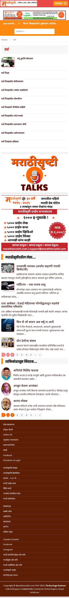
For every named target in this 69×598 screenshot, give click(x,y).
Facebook (7, 544)
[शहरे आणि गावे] (34, 7)
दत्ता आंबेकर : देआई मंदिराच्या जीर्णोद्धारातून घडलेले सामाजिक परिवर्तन (30, 304)
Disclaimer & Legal (11, 460)
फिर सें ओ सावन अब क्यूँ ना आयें (35, 322)
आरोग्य (5, 526)
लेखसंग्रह (7, 506)
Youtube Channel (11, 539)
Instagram (8, 549)
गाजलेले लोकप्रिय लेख (11, 493)
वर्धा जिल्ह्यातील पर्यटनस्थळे (12, 115)
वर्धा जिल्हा (5, 73)
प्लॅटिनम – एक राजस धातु (31, 284)
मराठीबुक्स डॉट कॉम (10, 560)
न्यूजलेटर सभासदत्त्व (10, 440)
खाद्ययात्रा (7, 521)
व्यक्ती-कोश (7, 511)
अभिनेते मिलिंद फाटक (25, 370)
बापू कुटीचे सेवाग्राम (25, 58)
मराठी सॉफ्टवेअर (9, 498)
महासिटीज (7, 516)
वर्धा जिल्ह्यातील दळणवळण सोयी (13, 124)
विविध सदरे (7, 488)
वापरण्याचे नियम (9, 445)
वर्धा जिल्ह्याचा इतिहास (9, 141)
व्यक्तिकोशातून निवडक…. (21, 362)
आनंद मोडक (20, 401)
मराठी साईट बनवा (9, 483)
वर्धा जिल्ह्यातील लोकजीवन (11, 98)
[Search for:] (34, 31)
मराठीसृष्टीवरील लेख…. (20, 257)
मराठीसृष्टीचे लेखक (10, 468)
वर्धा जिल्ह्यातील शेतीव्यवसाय (12, 81)
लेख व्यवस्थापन (8, 424)
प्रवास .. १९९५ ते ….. (11, 478)
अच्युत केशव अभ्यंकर (25, 386)
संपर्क (5, 450)
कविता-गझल (8, 532)
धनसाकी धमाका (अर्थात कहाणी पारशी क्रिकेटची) (38, 267)
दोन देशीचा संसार (26, 341)
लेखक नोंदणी (8, 429)
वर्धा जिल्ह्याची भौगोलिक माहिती (13, 107)
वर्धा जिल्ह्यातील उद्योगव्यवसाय (12, 133)
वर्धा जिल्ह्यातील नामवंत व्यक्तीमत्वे (14, 90)
